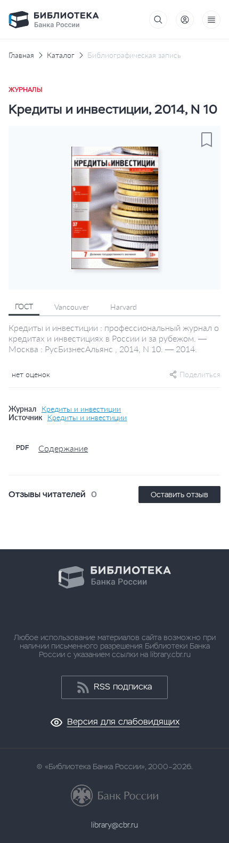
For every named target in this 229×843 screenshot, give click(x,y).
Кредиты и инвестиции (81, 409)
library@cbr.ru (114, 825)
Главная (21, 55)
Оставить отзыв (179, 494)
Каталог (61, 55)
